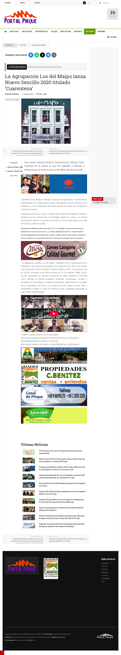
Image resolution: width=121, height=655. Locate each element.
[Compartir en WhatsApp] (36, 55)
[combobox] (109, 3)
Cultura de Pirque (38, 45)
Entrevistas (41, 31)
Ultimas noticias (100, 202)
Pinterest (105, 572)
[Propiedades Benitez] (51, 568)
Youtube (105, 575)
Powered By (105, 636)
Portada (8, 3)
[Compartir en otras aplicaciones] (54, 55)
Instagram (105, 578)
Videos (22, 3)
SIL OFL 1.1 (31, 640)
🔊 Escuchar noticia (17, 67)
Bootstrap (8, 637)
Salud (54, 31)
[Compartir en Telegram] (48, 55)
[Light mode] (84, 2)
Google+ (105, 569)
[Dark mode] (88, 2)
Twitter (104, 566)
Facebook (105, 563)
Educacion (65, 31)
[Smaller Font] (6, 167)
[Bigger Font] (21, 167)
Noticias (14, 31)
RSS (103, 581)
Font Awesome (10, 640)
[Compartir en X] (42, 55)
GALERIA (37, 3)
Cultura (90, 31)
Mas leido (97, 199)
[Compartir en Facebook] (30, 55)
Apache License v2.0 (58, 637)
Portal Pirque (48, 634)
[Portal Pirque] (21, 16)
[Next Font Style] (21, 171)
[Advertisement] (104, 85)
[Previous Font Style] (6, 171)
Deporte (78, 31)
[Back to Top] (2, 653)
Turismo (101, 31)
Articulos (27, 31)
